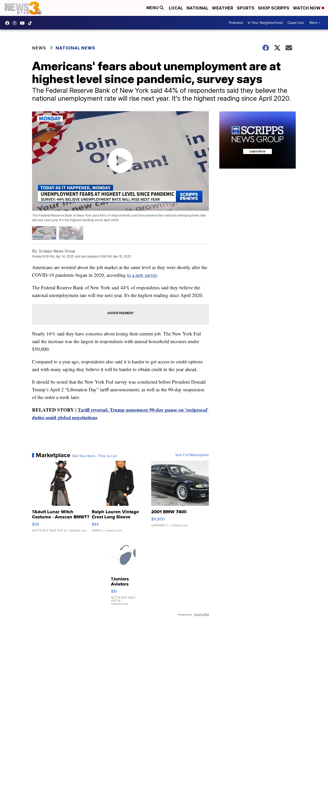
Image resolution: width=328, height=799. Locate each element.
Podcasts (236, 22)
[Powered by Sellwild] (201, 615)
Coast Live (296, 22)
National (197, 8)
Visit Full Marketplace (192, 455)
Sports (245, 8)
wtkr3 (16, 23)
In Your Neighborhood (265, 22)
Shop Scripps (273, 8)
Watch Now (307, 8)
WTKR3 (8, 23)
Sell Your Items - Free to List (94, 456)
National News (75, 47)
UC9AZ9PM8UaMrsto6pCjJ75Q (23, 23)
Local (176, 8)
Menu (153, 8)
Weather (222, 8)
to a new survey (142, 275)
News (39, 47)
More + (315, 22)
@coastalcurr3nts (31, 23)
